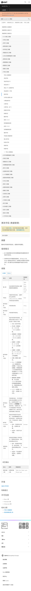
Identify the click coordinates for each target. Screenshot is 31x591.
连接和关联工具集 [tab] (7, 171)
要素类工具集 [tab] (6, 65)
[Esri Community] (20, 527)
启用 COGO (7, 126)
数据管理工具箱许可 (7, 30)
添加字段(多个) (7, 81)
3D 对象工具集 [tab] (7, 36)
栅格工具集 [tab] (6, 190)
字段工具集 (26, 22)
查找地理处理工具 (8, 512)
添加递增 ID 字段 (8, 91)
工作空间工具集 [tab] (7, 216)
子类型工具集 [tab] (6, 200)
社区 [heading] (2, 535)
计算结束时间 (7, 100)
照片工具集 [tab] (6, 184)
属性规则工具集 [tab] (7, 46)
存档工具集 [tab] (6, 40)
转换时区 (6, 113)
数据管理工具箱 (18, 22)
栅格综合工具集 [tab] (7, 161)
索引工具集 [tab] (6, 168)
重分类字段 (6, 139)
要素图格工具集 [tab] (7, 62)
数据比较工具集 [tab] (7, 52)
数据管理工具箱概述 (7, 27)
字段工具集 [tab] (6, 72)
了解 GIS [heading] (3, 539)
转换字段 (6, 145)
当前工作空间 (5, 486)
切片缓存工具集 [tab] (7, 206)
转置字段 (6, 148)
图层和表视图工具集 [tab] (8, 177)
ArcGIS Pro (5, 6)
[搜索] (25, 2)
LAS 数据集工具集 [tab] (7, 174)
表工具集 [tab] (5, 203)
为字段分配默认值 (8, 97)
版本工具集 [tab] (6, 213)
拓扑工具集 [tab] (6, 209)
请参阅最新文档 (20, 230)
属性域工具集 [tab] (6, 59)
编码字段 (6, 132)
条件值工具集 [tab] (6, 49)
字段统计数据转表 (8, 136)
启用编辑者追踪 (7, 129)
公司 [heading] (2, 543)
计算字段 (6, 104)
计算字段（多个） (8, 107)
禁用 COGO (7, 120)
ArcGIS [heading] (3, 532)
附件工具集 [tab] (6, 43)
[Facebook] (20, 524)
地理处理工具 (10, 22)
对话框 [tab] (4, 273)
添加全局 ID (6, 84)
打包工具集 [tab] (6, 181)
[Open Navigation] (29, 2)
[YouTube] (27, 527)
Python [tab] (9, 273)
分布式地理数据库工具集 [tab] (9, 56)
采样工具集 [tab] (6, 197)
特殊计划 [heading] (3, 546)
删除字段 (6, 116)
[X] (23, 524)
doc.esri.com (10, 15)
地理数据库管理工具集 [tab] (9, 165)
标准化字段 (6, 142)
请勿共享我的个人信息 (8, 584)
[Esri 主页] (4, 2)
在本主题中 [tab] (5, 235)
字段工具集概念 (9, 152)
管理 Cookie (6, 580)
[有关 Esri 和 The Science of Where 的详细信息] (4, 526)
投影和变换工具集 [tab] (7, 187)
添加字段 (6, 78)
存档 (10, 228)
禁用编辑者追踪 (7, 123)
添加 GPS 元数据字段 (9, 88)
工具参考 (4, 10)
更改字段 (6, 94)
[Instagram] (23, 527)
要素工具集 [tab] (6, 68)
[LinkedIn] (27, 524)
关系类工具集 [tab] (6, 193)
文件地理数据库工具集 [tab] (9, 155)
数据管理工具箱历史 (7, 33)
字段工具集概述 (7, 75)
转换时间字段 (7, 110)
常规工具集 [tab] (6, 158)
